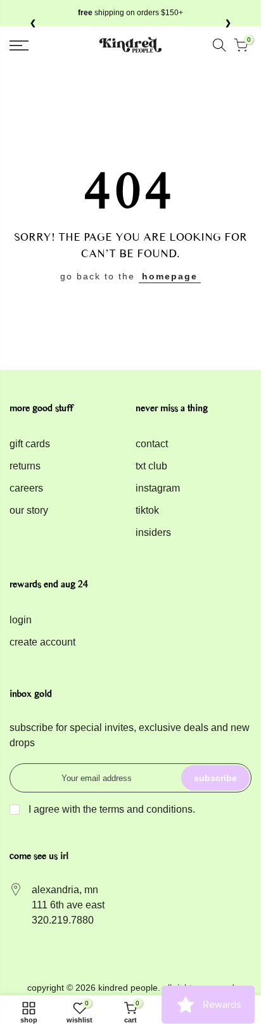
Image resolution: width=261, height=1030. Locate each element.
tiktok (147, 510)
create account (42, 642)
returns (25, 466)
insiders (153, 532)
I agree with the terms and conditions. (110, 809)
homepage (170, 276)
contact (152, 443)
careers (26, 488)
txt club (151, 466)
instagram (158, 488)
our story (29, 510)
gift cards (30, 443)
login (21, 619)
